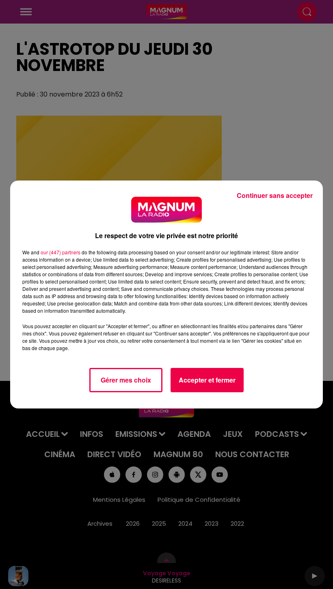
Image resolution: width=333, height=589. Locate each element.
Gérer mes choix (126, 380)
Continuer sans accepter (275, 195)
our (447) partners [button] (60, 252)
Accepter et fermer (207, 380)
